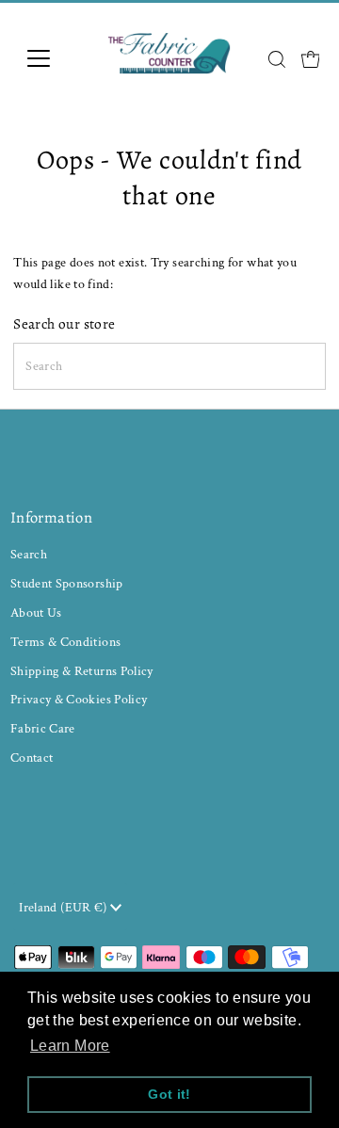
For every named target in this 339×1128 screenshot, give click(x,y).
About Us (36, 612)
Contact (32, 757)
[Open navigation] (50, 58)
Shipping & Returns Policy (81, 671)
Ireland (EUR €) (64, 907)
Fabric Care (42, 728)
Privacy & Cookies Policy (79, 699)
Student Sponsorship (66, 583)
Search (28, 554)
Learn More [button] (70, 1046)
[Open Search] (277, 59)
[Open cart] (310, 58)
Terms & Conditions (65, 642)
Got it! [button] (169, 1094)
